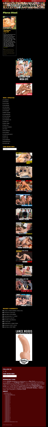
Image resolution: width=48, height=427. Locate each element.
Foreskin (25, 384)
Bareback (14, 381)
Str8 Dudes (12, 53)
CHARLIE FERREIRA (8, 127)
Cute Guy (6, 384)
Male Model (16, 386)
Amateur (5, 381)
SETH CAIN (6, 137)
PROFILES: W (8, 417)
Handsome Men (8, 50)
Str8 (37, 388)
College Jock (19, 383)
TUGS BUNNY (6, 110)
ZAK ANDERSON (7, 114)
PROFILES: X (7, 418)
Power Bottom (8, 388)
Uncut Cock (5, 54)
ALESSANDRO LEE (7, 119)
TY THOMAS (14, 316)
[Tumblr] (6, 371)
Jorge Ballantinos (13, 319)
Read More (6, 47)
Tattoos (40, 388)
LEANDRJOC (6, 99)
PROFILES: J (7, 404)
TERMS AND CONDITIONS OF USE (11, 421)
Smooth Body (32, 388)
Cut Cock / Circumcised (37, 383)
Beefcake (22, 381)
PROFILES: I (7, 403)
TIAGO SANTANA (7, 116)
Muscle (11, 50)
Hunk (4, 386)
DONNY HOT (6, 121)
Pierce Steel (8, 51)
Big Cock (27, 381)
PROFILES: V (7, 416)
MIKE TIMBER (13, 327)
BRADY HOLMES (7, 112)
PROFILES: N (7, 408)
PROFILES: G (7, 401)
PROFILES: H (7, 402)
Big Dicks (5, 49)
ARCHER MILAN (7, 108)
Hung (41, 385)
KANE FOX (6, 136)
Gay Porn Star (35, 384)
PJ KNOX (5, 128)
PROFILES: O (7, 409)
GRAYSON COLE (7, 141)
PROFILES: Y (7, 419)
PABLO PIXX (6, 125)
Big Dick (32, 381)
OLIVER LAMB (6, 143)
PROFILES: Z (7, 420)
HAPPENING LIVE (7, 393)
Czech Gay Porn (13, 384)
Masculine (28, 386)
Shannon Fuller (9, 53)
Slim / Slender (22, 388)
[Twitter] (4, 371)
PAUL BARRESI (13, 314)
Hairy (30, 385)
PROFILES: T (7, 414)
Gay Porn (28, 384)
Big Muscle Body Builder (39, 381)
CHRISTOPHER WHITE (8, 134)
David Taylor (13, 312)
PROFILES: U (7, 415)
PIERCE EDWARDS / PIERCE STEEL (16, 310)
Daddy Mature (20, 384)
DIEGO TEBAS (6, 123)
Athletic (9, 381)
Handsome (35, 385)
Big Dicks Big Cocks (9, 49)
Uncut (16, 389)
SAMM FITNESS (15, 323)
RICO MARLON (7, 130)
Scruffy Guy (15, 388)
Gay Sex (40, 384)
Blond (8, 383)
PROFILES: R (7, 412)
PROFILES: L (7, 406)
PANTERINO (6, 101)
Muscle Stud (37, 386)
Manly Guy (22, 386)
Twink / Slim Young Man (9, 389)
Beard (19, 381)
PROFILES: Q (7, 411)
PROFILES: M (7, 407)
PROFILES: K (7, 405)
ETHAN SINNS (6, 107)
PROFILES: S (7, 413)
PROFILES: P (7, 410)
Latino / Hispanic (10, 386)
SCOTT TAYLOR (13, 325)
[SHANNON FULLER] (9, 22)
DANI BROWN (6, 105)
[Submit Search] (32, 1)
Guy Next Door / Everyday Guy (19, 385)
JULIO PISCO (6, 103)
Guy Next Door (8, 385)
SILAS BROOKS (7, 139)
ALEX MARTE (6, 132)
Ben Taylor (8, 321)
